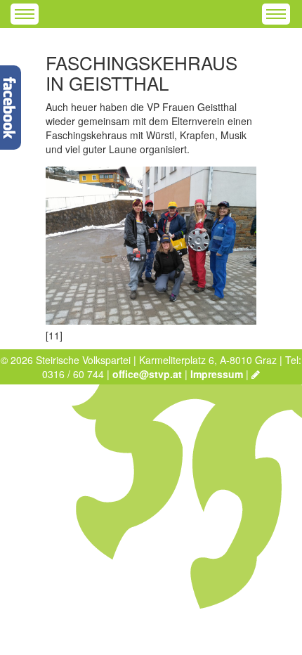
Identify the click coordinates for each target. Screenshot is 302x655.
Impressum (216, 374)
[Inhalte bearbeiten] (255, 374)
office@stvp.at (147, 374)
